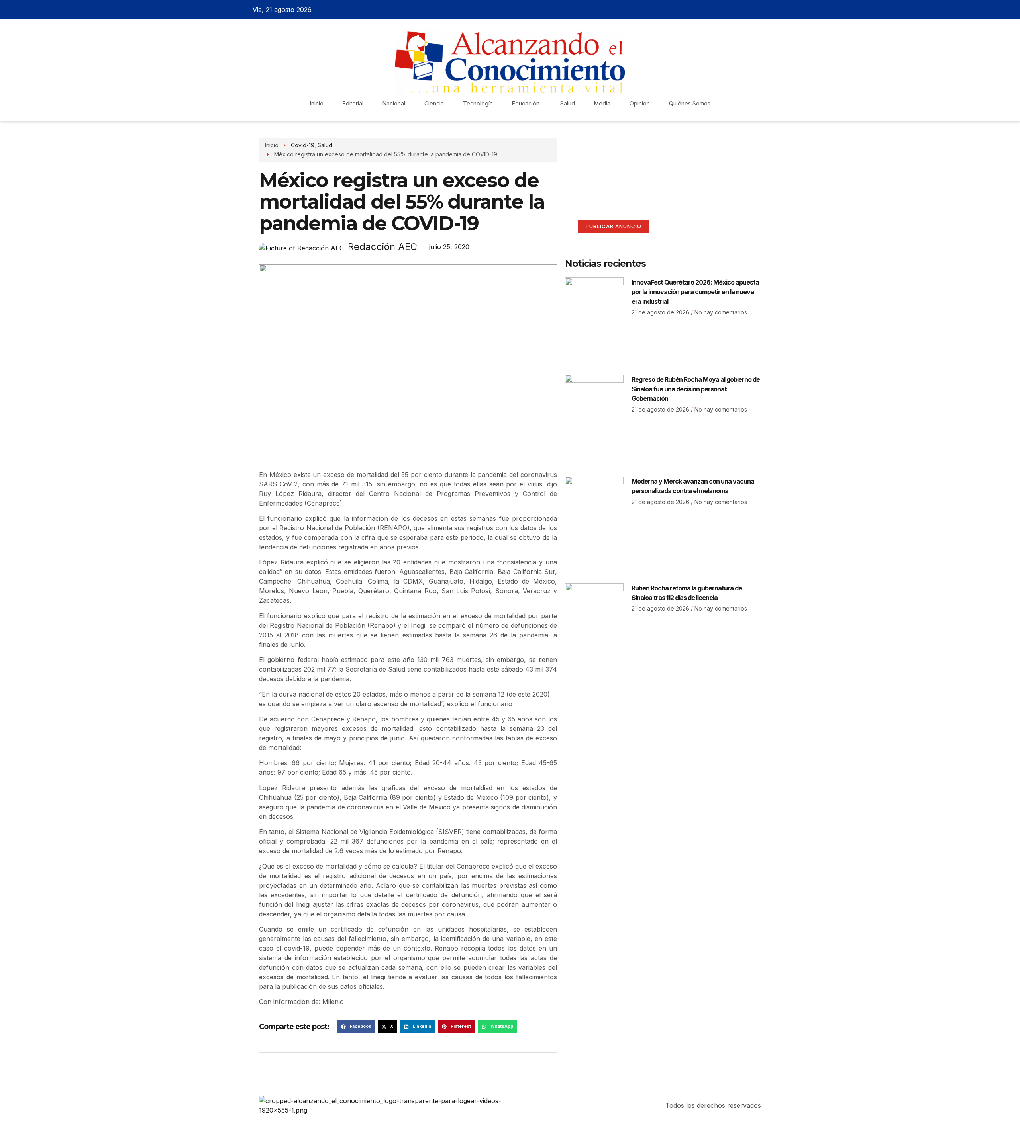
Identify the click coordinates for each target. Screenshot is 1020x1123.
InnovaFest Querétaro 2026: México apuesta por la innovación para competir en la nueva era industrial (695, 291)
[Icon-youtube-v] (770, 9)
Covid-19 (302, 145)
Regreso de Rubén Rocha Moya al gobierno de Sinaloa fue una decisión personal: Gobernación (696, 388)
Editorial (353, 103)
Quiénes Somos (689, 103)
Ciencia (434, 103)
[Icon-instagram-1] (756, 9)
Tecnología (478, 103)
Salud (567, 103)
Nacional (393, 103)
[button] (356, 1026)
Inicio (317, 103)
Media (602, 103)
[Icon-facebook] (728, 9)
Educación (526, 103)
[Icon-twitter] (742, 9)
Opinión (640, 103)
